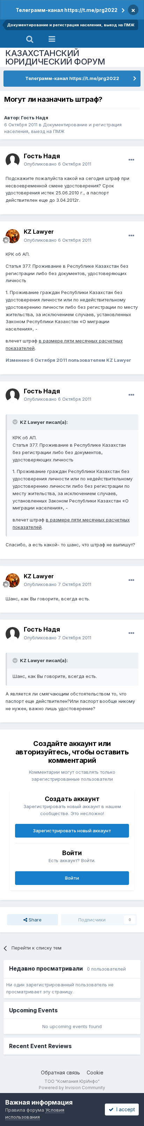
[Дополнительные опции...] (131, 160)
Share (34, 919)
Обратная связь (60, 1072)
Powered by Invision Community (72, 1087)
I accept (124, 1109)
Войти (72, 878)
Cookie (95, 1072)
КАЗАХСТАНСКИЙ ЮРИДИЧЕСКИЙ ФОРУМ (55, 57)
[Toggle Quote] (16, 422)
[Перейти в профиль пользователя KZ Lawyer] (13, 236)
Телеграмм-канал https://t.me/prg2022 (66, 10)
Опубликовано (57, 164)
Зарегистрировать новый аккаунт (72, 830)
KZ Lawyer (39, 231)
